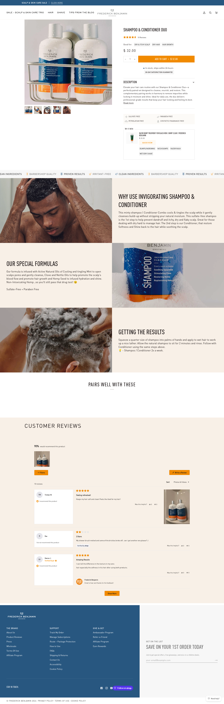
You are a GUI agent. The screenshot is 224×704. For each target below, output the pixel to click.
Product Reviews (14, 637)
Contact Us (55, 659)
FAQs (52, 650)
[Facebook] (101, 688)
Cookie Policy (56, 669)
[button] (50, 13)
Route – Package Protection (62, 641)
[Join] (214, 660)
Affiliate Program (14, 655)
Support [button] (54, 628)
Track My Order (57, 632)
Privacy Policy (45, 701)
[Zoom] (68, 62)
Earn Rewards (99, 646)
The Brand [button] (12, 628)
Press (9, 641)
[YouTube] (111, 688)
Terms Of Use (12, 650)
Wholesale (11, 646)
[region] (42, 459)
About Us (10, 632)
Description (130, 82)
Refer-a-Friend (100, 637)
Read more (128, 102)
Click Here (127, 3)
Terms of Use (62, 701)
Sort (168, 482)
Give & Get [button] (98, 628)
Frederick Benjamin (20, 701)
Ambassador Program (103, 632)
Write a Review (182, 473)
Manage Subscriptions (60, 637)
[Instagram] (106, 688)
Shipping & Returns (59, 655)
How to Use (55, 646)
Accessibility (55, 664)
